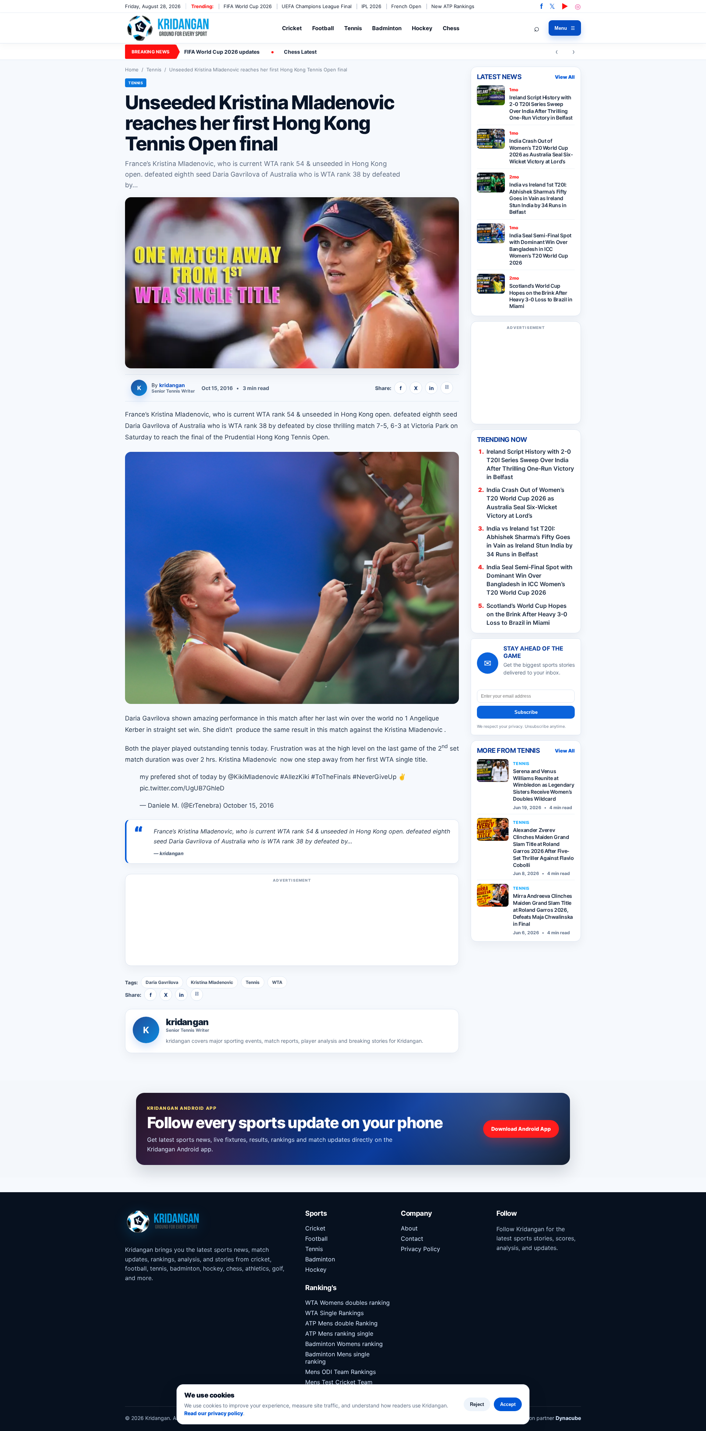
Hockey (422, 28)
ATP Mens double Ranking (341, 1323)
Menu (565, 28)
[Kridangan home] (169, 28)
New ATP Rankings (452, 6)
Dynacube (568, 1418)
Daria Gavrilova (162, 982)
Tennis (353, 28)
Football (323, 28)
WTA (277, 982)
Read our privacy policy (213, 1413)
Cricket (292, 28)
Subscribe (526, 712)
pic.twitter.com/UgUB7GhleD (182, 788)
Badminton (387, 28)
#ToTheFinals (331, 776)
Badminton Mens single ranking (337, 1357)
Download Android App (521, 1129)
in (431, 388)
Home (132, 69)
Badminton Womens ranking (344, 1343)
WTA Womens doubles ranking (347, 1302)
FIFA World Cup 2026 (248, 6)
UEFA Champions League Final (317, 6)
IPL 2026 (371, 6)
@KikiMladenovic (253, 776)
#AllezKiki (294, 776)
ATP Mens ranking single (339, 1333)
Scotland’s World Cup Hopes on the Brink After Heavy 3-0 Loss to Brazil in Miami (526, 614)
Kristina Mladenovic (212, 982)
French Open (406, 6)
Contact (412, 1238)
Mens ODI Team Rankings (340, 1371)
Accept (508, 1404)
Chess (451, 28)
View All (565, 77)
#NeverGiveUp (374, 776)
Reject (477, 1404)
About (409, 1228)
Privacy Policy (420, 1249)
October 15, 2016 (248, 805)
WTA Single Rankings (334, 1313)
